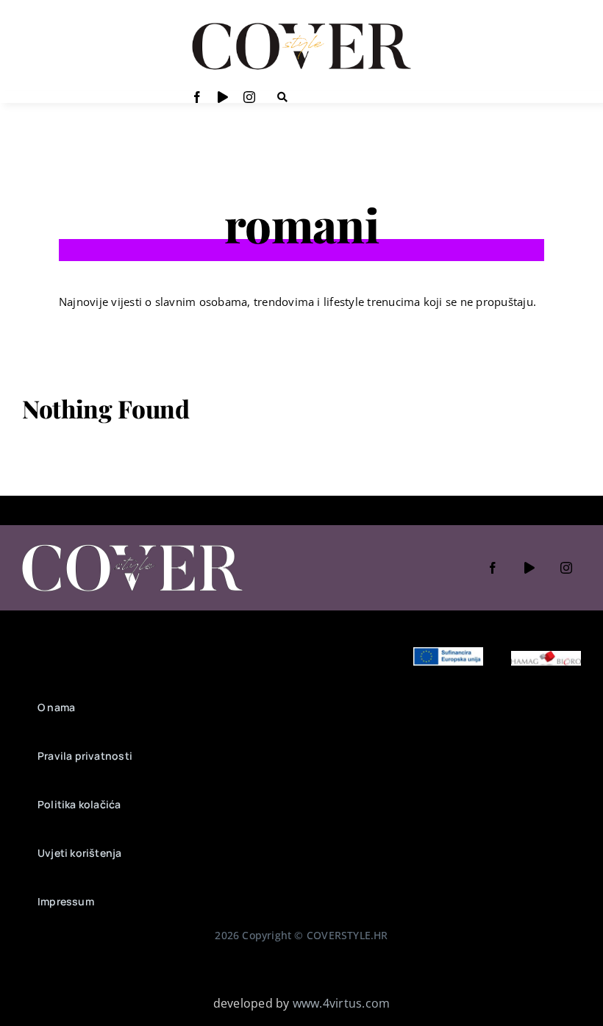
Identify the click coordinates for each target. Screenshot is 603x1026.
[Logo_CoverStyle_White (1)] (132, 546)
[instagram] (249, 97)
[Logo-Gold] (301, 24)
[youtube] (223, 97)
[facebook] (197, 97)
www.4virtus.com (341, 1003)
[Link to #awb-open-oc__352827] (282, 97)
